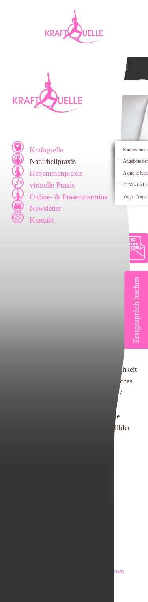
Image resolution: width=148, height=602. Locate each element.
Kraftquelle (46, 150)
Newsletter (45, 208)
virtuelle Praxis (52, 185)
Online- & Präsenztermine (69, 197)
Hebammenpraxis (56, 173)
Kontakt (42, 220)
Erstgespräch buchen (135, 310)
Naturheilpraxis (53, 161)
